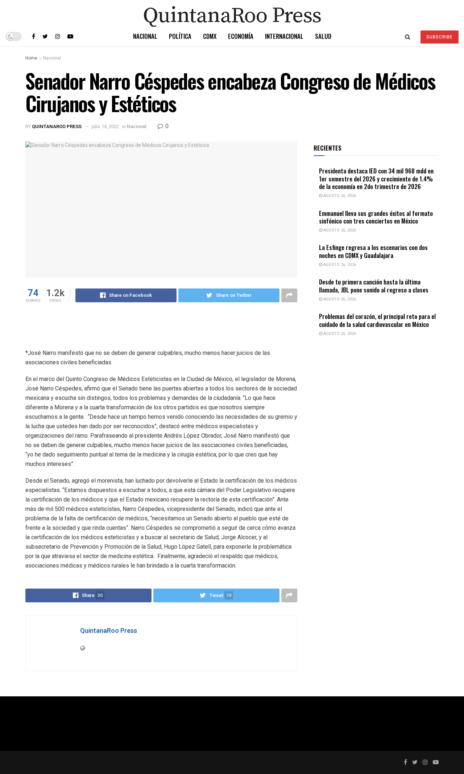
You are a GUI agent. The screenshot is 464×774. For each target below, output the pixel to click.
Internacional (284, 36)
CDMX (209, 36)
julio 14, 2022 (105, 126)
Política (180, 36)
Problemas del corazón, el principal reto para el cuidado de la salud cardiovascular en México (377, 320)
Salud (323, 36)
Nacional (145, 36)
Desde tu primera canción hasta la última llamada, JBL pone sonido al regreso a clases (373, 285)
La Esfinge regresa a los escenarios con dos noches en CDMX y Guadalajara (373, 251)
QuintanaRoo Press (57, 126)
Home (31, 58)
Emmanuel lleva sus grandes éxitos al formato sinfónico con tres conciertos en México (376, 217)
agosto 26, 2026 (339, 196)
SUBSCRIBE (439, 37)
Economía (240, 36)
